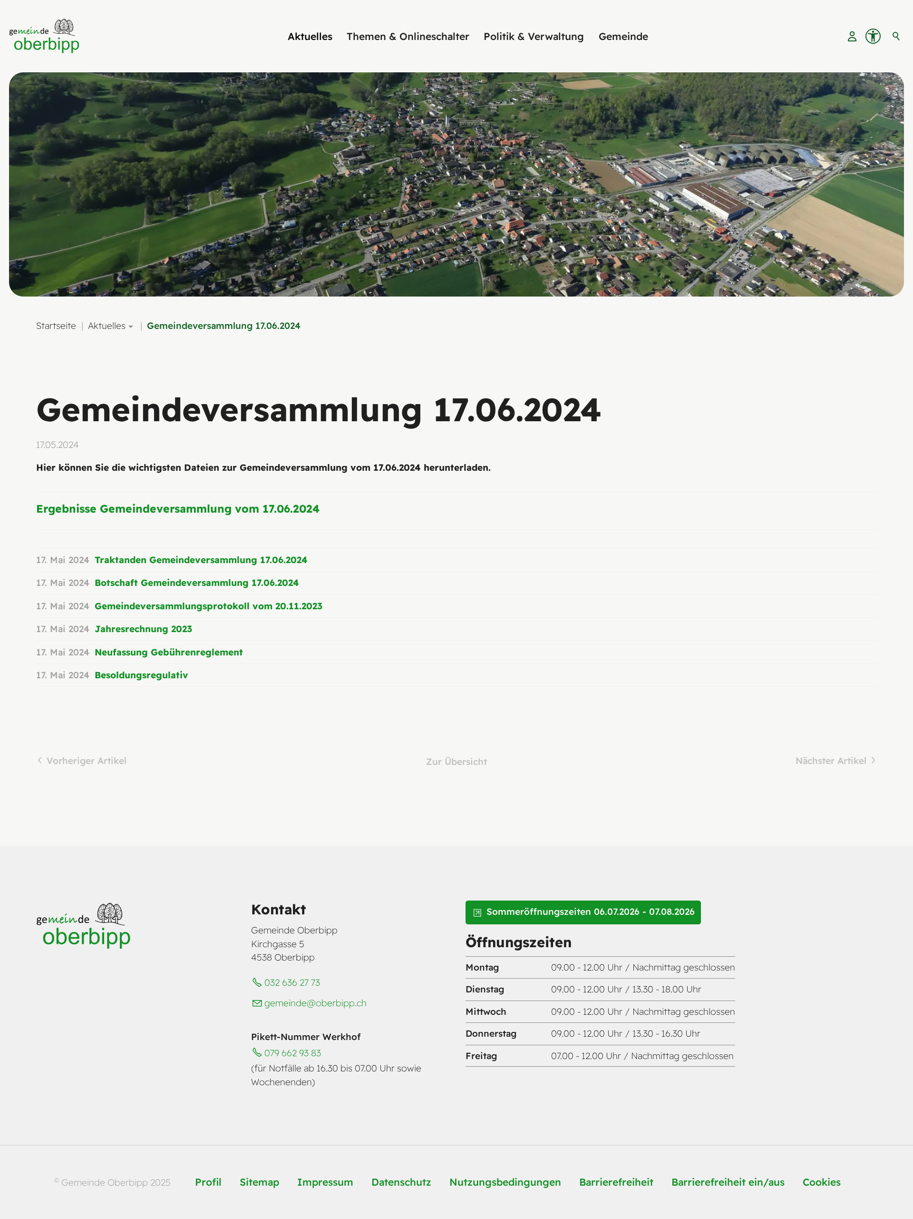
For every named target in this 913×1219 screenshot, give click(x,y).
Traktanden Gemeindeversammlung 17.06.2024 (201, 559)
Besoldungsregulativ (141, 675)
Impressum (325, 1182)
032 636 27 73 (292, 982)
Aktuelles (310, 36)
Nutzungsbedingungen (505, 1182)
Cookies (822, 1182)
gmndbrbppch (315, 1003)
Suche (896, 36)
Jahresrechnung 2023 (143, 628)
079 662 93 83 (292, 1053)
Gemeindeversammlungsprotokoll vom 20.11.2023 (208, 606)
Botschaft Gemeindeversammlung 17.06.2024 (197, 582)
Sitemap (259, 1182)
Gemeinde (623, 36)
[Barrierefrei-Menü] (873, 36)
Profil (208, 1182)
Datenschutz (401, 1182)
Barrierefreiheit (616, 1182)
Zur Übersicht (456, 761)
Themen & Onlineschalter (408, 36)
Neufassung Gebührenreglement (169, 652)
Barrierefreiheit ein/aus (728, 1182)
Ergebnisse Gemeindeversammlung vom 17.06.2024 (178, 508)
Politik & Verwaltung (534, 36)
